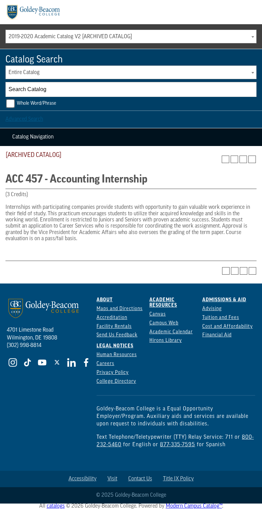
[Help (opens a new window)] (252, 159)
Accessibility (83, 479)
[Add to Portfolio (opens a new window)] (225, 159)
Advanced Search (24, 119)
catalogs (56, 506)
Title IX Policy (178, 479)
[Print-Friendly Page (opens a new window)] (243, 159)
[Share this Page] (234, 159)
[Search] (249, 89)
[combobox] (131, 36)
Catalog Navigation (33, 137)
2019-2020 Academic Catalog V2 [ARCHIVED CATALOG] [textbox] (70, 37)
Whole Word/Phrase (36, 103)
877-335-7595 (177, 445)
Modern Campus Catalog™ (194, 506)
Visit (112, 479)
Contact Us (140, 479)
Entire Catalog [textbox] (24, 72)
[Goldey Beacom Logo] (33, 12)
